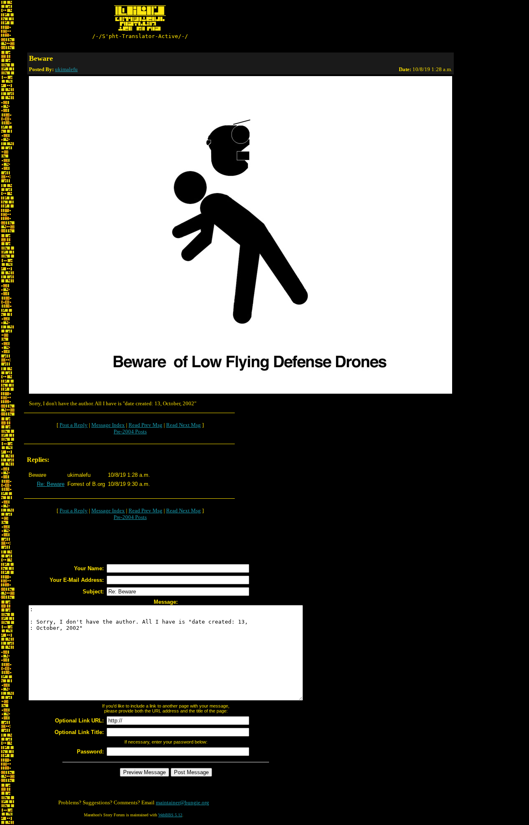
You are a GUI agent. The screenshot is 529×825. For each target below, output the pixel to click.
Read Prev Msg (145, 425)
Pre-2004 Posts (130, 431)
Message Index (108, 425)
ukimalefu (66, 69)
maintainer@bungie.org (182, 802)
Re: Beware (50, 484)
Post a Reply (74, 425)
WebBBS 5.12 (170, 815)
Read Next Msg (183, 425)
